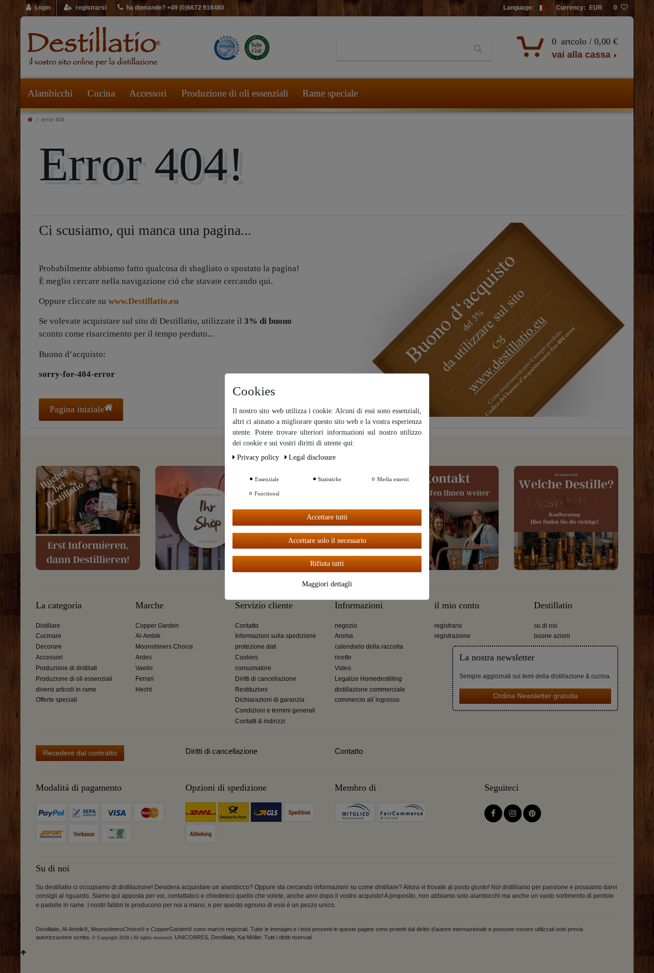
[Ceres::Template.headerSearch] (478, 49)
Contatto (247, 625)
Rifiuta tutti (327, 563)
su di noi (545, 625)
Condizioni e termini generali (275, 710)
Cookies (246, 657)
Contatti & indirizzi (260, 721)
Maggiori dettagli (327, 583)
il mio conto (456, 605)
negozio (346, 625)
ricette (343, 657)
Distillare (48, 625)
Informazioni (359, 605)
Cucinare (48, 635)
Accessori (148, 93)
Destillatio (553, 605)
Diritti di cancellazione (265, 678)
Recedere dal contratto (80, 753)
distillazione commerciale (370, 689)
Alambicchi (50, 93)
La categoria (59, 605)
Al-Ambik (147, 635)
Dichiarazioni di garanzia (270, 699)
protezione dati (255, 646)
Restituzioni (251, 689)
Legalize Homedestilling (368, 678)
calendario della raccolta (369, 646)
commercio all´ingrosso (367, 699)
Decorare (49, 646)
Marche (149, 605)
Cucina (101, 93)
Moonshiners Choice (164, 646)
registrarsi (448, 625)
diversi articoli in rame (66, 689)
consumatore (253, 668)
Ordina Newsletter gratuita (535, 696)
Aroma (344, 635)
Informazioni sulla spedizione (275, 635)
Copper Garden (157, 625)
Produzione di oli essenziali (234, 93)
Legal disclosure (312, 457)
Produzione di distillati (66, 668)
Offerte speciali (56, 699)
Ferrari (144, 678)
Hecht (143, 689)
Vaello (144, 668)
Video (343, 668)
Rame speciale (330, 93)
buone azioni (552, 635)
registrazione (452, 635)
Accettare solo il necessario (327, 540)
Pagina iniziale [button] (77, 409)
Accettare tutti (327, 517)
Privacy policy (259, 457)
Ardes (143, 657)
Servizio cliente (264, 605)
